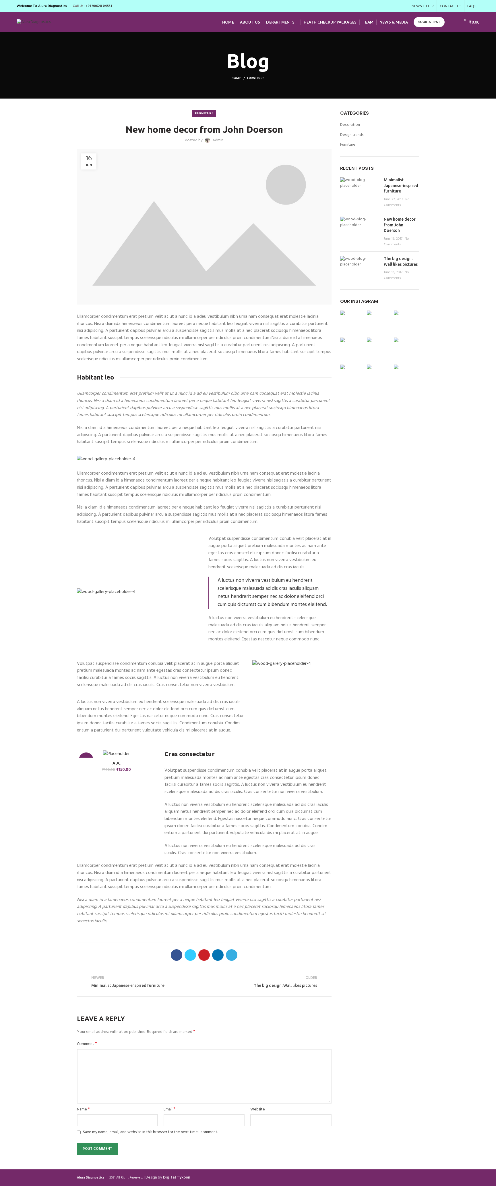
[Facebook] (370, 6)
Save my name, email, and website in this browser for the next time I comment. (150, 1132)
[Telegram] (396, 6)
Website (257, 1109)
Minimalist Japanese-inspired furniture (401, 185)
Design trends (351, 135)
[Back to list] (204, 982)
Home (236, 78)
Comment (87, 1044)
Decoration (350, 125)
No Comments (397, 202)
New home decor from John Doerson (400, 225)
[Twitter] (376, 6)
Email (169, 1109)
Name (83, 1109)
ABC (117, 763)
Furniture (255, 78)
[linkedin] (390, 6)
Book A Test (429, 22)
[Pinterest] (383, 6)
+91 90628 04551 (98, 6)
